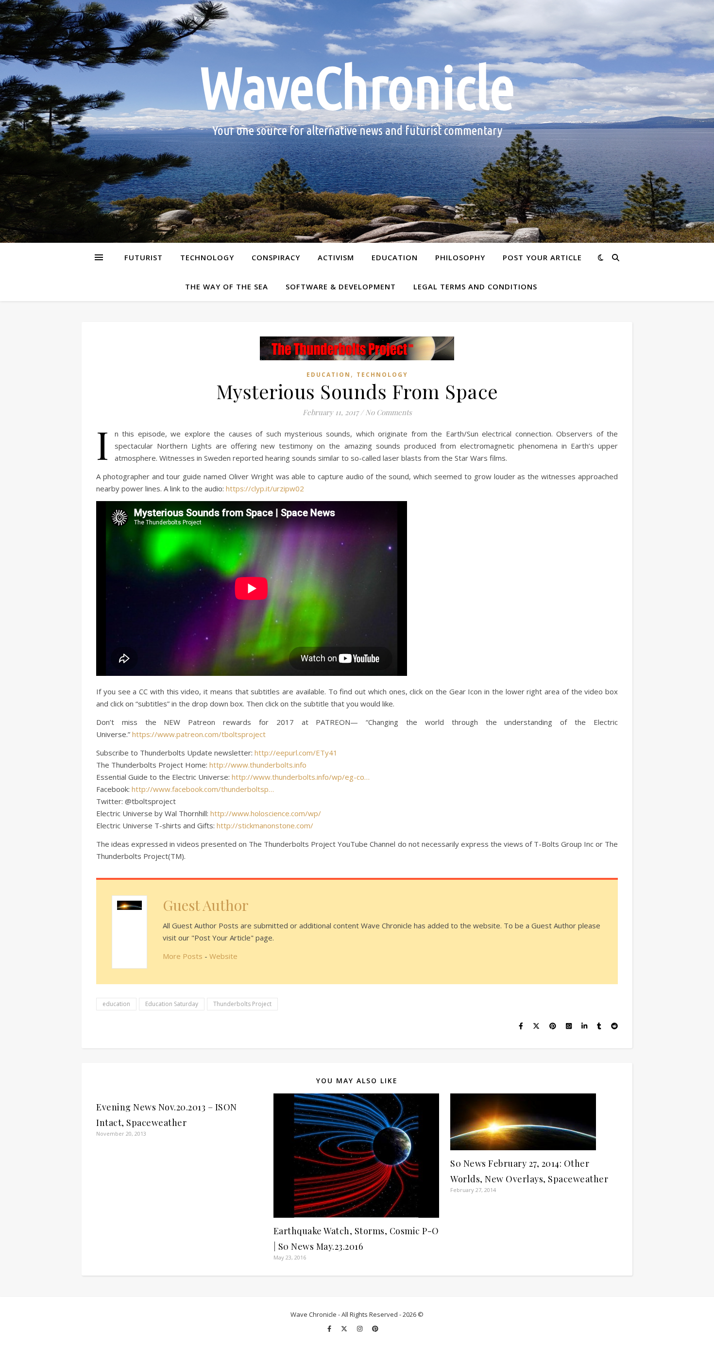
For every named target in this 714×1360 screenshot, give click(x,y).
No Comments (388, 412)
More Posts (183, 956)
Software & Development (341, 286)
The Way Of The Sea (226, 286)
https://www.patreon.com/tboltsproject (199, 734)
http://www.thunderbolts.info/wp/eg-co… (301, 777)
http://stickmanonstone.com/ (265, 825)
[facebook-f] (330, 1328)
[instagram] (360, 1328)
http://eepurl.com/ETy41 (296, 752)
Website (223, 956)
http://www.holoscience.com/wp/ (265, 813)
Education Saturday (171, 1004)
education (116, 1004)
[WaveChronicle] (357, 121)
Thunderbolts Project (242, 1004)
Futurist (143, 257)
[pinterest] (375, 1328)
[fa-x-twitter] (345, 1328)
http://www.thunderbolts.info (257, 765)
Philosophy (460, 257)
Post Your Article (542, 257)
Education (395, 257)
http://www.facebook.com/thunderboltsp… (203, 789)
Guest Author (206, 905)
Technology (207, 257)
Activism (336, 257)
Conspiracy (276, 257)
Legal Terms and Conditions (475, 286)
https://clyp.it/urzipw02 (265, 488)
